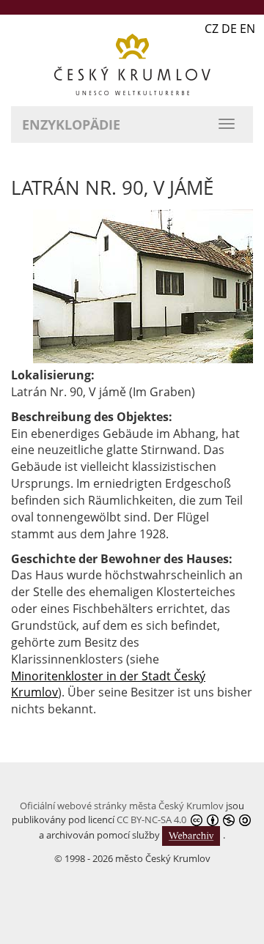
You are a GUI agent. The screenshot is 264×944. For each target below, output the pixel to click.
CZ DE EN (230, 29)
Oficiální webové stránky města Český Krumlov (122, 805)
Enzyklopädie (71, 124)
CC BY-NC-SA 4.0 (151, 819)
